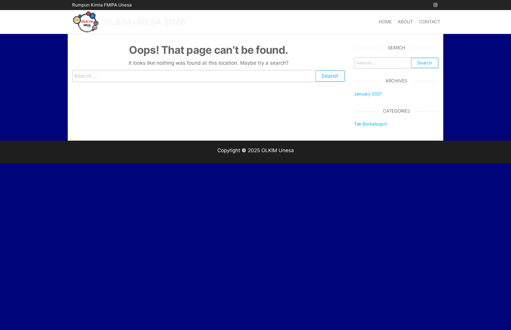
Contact (429, 22)
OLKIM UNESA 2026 (144, 22)
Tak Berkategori (370, 124)
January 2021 (368, 94)
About (405, 22)
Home (385, 22)
